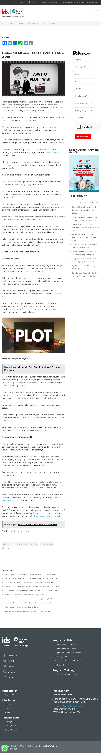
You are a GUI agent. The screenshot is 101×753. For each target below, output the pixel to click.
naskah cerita (32, 488)
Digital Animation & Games (65, 649)
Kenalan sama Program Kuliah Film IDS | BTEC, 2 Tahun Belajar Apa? (84, 237)
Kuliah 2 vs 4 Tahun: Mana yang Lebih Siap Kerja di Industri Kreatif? (30, 574)
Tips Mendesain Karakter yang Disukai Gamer (22, 607)
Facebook (12, 656)
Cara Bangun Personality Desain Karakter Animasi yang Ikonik (28, 611)
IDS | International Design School (44, 516)
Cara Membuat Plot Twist (26, 544)
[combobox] (84, 89)
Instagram (12, 672)
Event (7, 708)
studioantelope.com (19, 531)
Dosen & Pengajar (11, 730)
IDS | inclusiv (60, 665)
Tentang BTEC (10, 726)
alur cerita (53, 152)
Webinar (8, 704)
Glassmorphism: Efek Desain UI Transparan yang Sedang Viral (28, 599)
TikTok (10, 677)
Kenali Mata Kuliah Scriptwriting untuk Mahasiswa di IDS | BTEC (29, 582)
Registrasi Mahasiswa (13, 695)
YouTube (11, 661)
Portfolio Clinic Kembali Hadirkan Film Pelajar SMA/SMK (26, 595)
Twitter (10, 666)
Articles (7, 712)
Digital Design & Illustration (65, 644)
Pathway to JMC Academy (65, 657)
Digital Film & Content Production (68, 653)
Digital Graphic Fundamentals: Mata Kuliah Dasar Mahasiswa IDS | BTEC (85, 227)
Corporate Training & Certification (68, 674)
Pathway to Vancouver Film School (68, 661)
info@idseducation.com (71, 706)
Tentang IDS (9, 722)
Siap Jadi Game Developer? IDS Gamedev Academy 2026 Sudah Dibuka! (84, 210)
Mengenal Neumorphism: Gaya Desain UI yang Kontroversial (28, 603)
